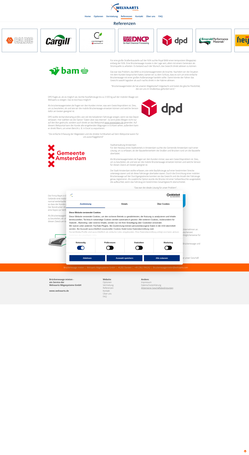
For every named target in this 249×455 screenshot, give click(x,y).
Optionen (98, 16)
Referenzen (126, 16)
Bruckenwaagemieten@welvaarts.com (170, 279)
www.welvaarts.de (59, 303)
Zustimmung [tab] (85, 204)
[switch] (110, 248)
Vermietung (112, 16)
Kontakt (139, 16)
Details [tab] (124, 204)
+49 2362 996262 (142, 279)
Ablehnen (87, 258)
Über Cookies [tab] (163, 204)
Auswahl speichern (124, 258)
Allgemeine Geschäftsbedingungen (157, 300)
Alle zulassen (162, 258)
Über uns (150, 16)
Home (88, 16)
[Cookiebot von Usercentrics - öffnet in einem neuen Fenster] (168, 195)
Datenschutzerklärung (151, 297)
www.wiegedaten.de (114, 134)
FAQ (160, 16)
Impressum (146, 294)
